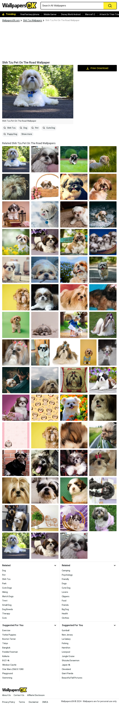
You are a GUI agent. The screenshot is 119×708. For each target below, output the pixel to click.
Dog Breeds (7, 609)
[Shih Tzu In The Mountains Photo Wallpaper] (44, 380)
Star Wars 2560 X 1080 (13, 669)
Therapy (6, 613)
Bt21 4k (5, 660)
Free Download (99, 68)
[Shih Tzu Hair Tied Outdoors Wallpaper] (103, 325)
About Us (6, 695)
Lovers (65, 592)
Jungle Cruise (68, 656)
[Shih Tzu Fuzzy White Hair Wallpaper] (15, 187)
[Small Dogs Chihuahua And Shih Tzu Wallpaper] (15, 518)
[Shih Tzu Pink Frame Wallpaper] (15, 435)
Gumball (65, 630)
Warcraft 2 (90, 14)
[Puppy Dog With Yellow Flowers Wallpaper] (15, 242)
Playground (7, 673)
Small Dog (6, 605)
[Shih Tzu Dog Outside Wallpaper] (74, 187)
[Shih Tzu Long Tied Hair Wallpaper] (65, 352)
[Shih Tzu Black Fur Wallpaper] (103, 490)
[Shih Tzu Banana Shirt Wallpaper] (88, 352)
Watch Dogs (7, 596)
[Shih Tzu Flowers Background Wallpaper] (103, 380)
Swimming (7, 678)
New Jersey (67, 635)
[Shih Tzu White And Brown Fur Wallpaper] (103, 408)
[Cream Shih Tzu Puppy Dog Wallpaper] (15, 297)
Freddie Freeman (10, 652)
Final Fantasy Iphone (29, 14)
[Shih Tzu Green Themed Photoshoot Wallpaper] (15, 325)
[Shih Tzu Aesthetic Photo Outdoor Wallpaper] (103, 214)
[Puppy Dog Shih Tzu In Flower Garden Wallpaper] (74, 270)
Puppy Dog (12, 134)
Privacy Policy (8, 702)
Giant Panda (67, 673)
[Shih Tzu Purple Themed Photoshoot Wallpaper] (15, 408)
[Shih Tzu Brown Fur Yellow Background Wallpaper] (44, 435)
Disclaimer (34, 702)
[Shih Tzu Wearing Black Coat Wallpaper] (15, 463)
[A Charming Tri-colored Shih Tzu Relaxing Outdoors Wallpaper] (107, 352)
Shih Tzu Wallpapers (32, 20)
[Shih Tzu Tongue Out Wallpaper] (44, 463)
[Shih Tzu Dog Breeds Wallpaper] (74, 297)
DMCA (45, 702)
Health (65, 613)
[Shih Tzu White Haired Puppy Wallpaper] (74, 214)
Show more (26, 134)
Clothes (65, 618)
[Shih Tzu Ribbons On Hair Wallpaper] (15, 352)
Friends (65, 605)
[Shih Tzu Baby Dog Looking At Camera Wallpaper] (44, 297)
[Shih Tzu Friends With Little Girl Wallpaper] (74, 325)
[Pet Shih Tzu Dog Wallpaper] (44, 159)
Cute (4, 618)
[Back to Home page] (20, 5)
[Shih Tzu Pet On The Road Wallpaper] (15, 546)
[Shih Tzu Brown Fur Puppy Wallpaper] (74, 159)
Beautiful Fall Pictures (72, 678)
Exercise (6, 630)
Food (64, 600)
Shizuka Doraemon (70, 660)
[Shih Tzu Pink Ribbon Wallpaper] (103, 463)
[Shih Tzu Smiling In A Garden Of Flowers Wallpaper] (74, 408)
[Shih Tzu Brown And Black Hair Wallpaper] (103, 297)
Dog (25, 128)
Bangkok (6, 648)
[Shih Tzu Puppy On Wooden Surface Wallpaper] (74, 490)
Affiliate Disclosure (36, 695)
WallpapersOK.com (11, 20)
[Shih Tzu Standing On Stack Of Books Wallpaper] (15, 214)
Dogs (64, 583)
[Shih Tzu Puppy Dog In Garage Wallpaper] (44, 270)
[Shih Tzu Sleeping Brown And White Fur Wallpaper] (74, 435)
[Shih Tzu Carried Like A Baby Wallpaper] (15, 380)
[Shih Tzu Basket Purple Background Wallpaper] (74, 518)
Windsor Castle (9, 665)
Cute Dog (50, 128)
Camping (66, 570)
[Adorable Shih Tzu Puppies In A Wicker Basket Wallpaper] (103, 242)
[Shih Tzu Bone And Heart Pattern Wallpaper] (44, 408)
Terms (22, 702)
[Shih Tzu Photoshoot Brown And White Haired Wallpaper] (44, 546)
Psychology (67, 575)
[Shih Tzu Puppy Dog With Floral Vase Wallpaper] (44, 242)
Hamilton (66, 648)
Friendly (65, 579)
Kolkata (5, 656)
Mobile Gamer (50, 14)
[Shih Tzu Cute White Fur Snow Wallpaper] (44, 214)
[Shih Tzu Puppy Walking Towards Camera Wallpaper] (40, 352)
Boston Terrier (9, 639)
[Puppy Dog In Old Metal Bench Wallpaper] (74, 242)
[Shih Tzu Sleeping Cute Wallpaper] (44, 325)
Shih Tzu (11, 128)
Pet (36, 128)
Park (4, 583)
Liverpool (66, 652)
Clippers (65, 596)
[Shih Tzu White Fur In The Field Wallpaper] (103, 159)
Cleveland (66, 669)
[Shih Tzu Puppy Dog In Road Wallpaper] (103, 270)
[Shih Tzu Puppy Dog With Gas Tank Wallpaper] (15, 270)
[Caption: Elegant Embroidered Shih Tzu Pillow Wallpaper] (74, 380)
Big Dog (65, 609)
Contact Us (19, 695)
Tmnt (4, 600)
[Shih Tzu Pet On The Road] (15, 159)
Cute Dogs (7, 588)
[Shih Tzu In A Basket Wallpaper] (44, 187)
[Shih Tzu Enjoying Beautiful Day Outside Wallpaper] (103, 187)
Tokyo (5, 643)
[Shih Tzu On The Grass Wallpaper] (103, 518)
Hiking (5, 592)
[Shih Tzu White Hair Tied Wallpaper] (15, 490)
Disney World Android (71, 14)
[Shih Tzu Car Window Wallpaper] (103, 435)
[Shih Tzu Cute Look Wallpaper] (44, 490)
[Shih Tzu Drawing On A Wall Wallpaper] (44, 518)
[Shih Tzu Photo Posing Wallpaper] (74, 463)
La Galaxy (66, 639)
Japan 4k (66, 665)
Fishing (65, 643)
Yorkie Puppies (9, 635)
